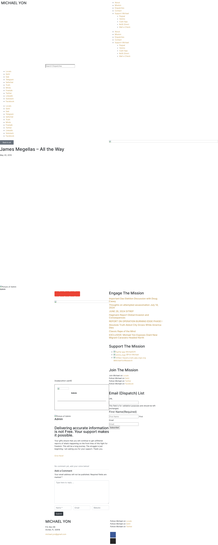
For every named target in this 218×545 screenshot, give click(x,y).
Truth (8, 85)
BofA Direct (124, 24)
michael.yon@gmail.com (55, 534)
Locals (8, 71)
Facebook (10, 101)
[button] (57, 293)
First (141, 416)
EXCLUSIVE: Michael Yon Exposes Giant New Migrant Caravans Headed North (133, 336)
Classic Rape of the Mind (122, 331)
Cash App (123, 21)
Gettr (8, 74)
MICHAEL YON (13, 3)
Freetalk (9, 90)
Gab (7, 77)
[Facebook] (113, 535)
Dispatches (119, 8)
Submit (59, 514)
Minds (8, 88)
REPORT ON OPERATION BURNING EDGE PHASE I (135, 321)
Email (111, 420)
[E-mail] (58, 406)
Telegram (10, 79)
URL (111, 399)
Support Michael (122, 13)
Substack (10, 98)
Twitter (9, 93)
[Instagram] (113, 541)
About (117, 2)
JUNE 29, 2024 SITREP (121, 311)
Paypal (122, 16)
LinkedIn (9, 96)
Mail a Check (124, 27)
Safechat (9, 82)
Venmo (122, 19)
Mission (118, 5)
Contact (118, 11)
